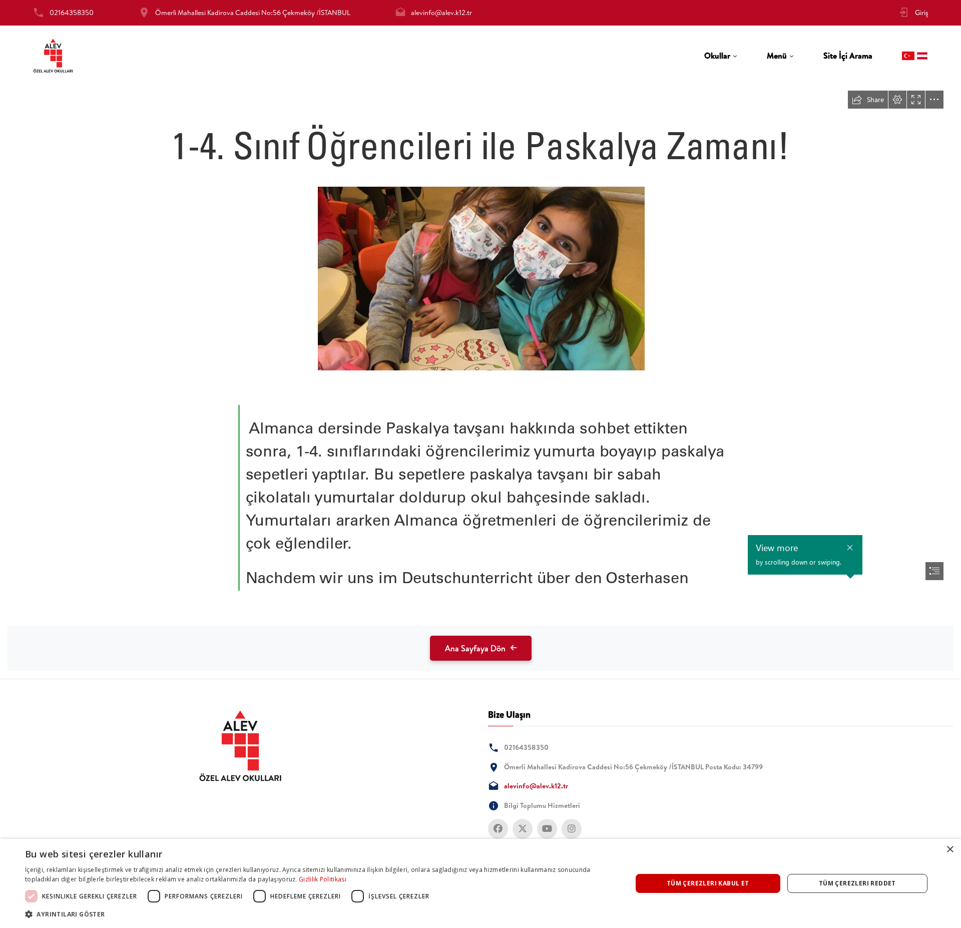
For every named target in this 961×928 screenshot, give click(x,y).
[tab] (720, 56)
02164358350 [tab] (72, 13)
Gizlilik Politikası (322, 879)
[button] (319, 914)
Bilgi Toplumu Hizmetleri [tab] (542, 805)
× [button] (949, 849)
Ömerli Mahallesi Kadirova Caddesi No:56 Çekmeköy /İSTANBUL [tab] (252, 13)
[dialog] (480, 883)
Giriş (921, 13)
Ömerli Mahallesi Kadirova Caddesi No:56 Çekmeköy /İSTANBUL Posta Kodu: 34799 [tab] (633, 767)
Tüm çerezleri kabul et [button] (708, 883)
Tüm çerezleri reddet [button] (857, 883)
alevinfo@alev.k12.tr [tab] (441, 13)
